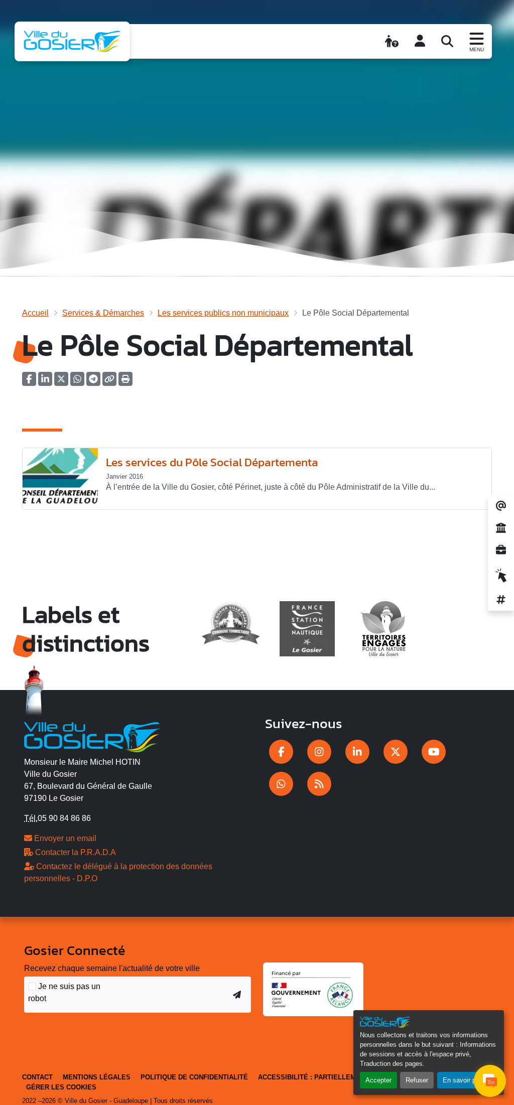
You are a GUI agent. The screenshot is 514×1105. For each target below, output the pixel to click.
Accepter (378, 1080)
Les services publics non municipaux (223, 313)
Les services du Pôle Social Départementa (212, 462)
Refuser (417, 1080)
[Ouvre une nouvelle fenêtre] (281, 752)
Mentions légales (97, 1077)
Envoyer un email (64, 838)
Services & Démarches (103, 313)
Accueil (35, 313)
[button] (125, 382)
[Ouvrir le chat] (490, 1081)
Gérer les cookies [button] (61, 1087)
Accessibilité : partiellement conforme (333, 1077)
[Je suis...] (392, 41)
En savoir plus (463, 1080)
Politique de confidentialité (194, 1077)
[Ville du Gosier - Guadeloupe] (92, 735)
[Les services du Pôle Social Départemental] (60, 479)
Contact (37, 1077)
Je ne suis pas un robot (64, 992)
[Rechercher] (447, 41)
